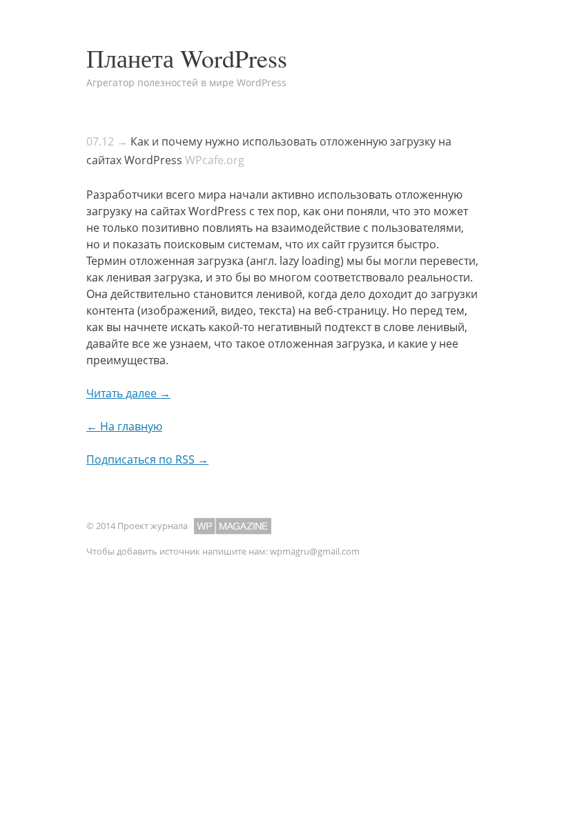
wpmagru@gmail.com (315, 551)
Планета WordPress (186, 58)
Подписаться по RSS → (147, 459)
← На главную (124, 426)
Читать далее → (128, 393)
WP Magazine (232, 526)
